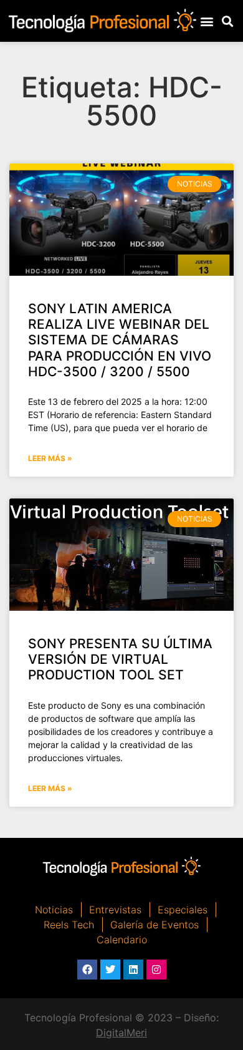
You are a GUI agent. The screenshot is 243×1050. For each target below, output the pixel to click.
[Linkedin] (133, 970)
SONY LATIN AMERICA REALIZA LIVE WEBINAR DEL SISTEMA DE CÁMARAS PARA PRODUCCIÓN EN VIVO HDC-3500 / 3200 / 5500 (119, 340)
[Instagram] (156, 970)
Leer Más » (50, 458)
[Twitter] (110, 970)
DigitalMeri (121, 1032)
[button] (207, 21)
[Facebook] (87, 970)
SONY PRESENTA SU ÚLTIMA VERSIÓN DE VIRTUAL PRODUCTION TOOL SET (120, 659)
